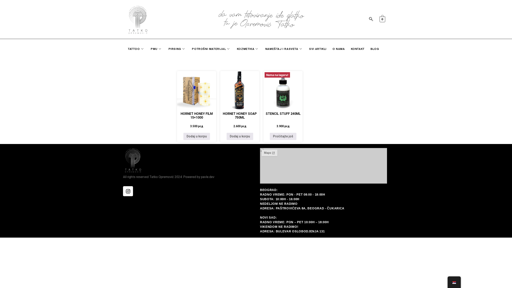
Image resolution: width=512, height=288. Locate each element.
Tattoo (134, 48)
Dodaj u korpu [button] (197, 136)
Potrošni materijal (209, 48)
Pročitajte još (283, 136)
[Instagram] (128, 191)
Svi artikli (318, 48)
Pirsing (175, 48)
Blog (375, 48)
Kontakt (358, 48)
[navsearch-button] (371, 19)
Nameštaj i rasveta (281, 48)
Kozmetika (245, 48)
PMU (154, 48)
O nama (339, 48)
